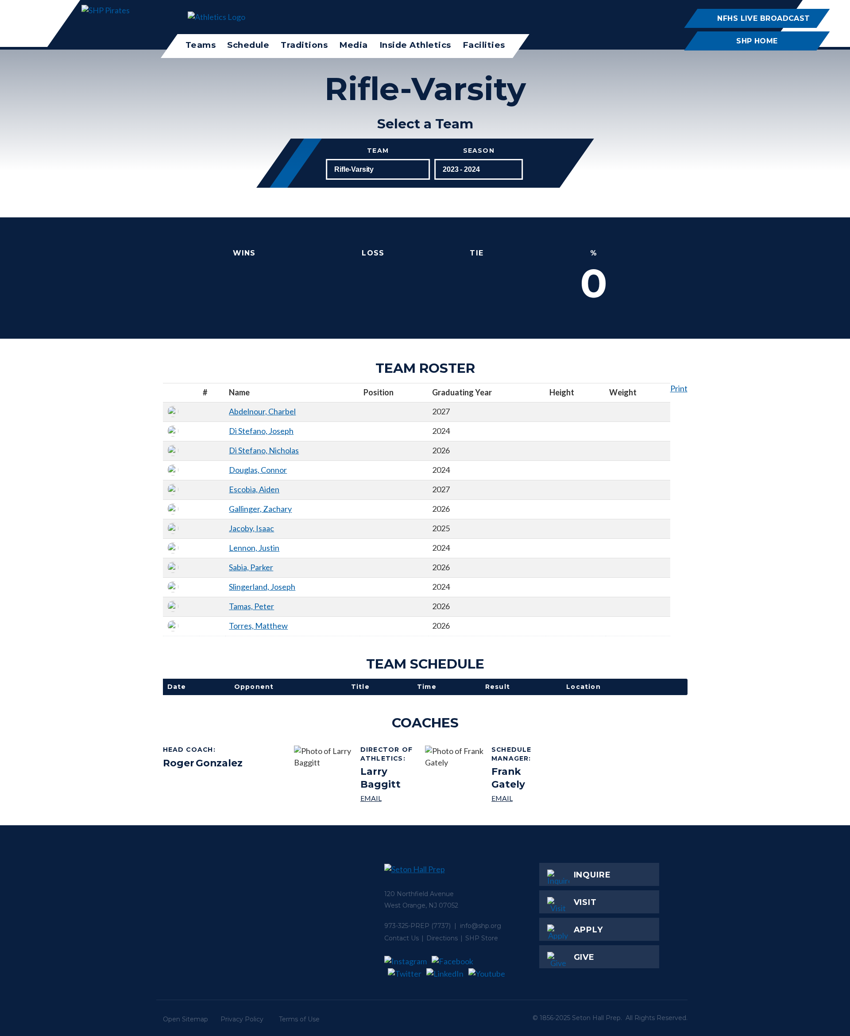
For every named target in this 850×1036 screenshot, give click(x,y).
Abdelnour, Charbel (262, 411)
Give (584, 957)
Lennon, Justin (254, 548)
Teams (200, 45)
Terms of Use (299, 1019)
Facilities (484, 45)
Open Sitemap (185, 1019)
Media (353, 45)
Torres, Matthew (258, 625)
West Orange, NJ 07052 (421, 905)
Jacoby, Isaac (251, 528)
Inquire (592, 875)
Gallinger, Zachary (260, 509)
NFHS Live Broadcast (763, 18)
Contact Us (401, 938)
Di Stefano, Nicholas (264, 450)
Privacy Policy (241, 1019)
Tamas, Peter (251, 606)
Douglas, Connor (258, 470)
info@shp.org (480, 926)
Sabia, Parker (251, 567)
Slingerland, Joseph (262, 586)
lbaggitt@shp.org (389, 798)
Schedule (248, 45)
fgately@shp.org (520, 798)
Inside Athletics (415, 45)
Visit (585, 902)
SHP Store (481, 938)
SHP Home (757, 40)
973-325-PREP (406, 926)
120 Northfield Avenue (419, 894)
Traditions (304, 45)
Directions (442, 938)
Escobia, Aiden (254, 489)
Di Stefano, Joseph (261, 431)
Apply (588, 930)
